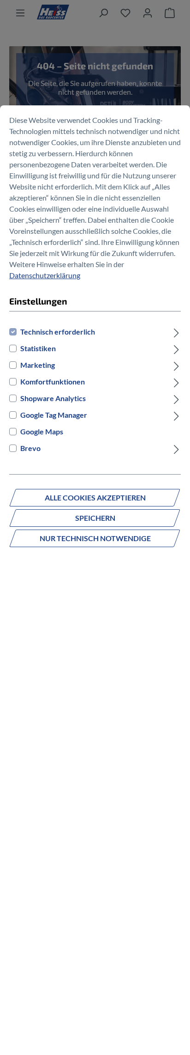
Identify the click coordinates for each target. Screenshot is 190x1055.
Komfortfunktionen (52, 381)
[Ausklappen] (176, 331)
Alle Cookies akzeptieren (95, 497)
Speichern (95, 517)
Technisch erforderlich (57, 331)
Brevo (30, 448)
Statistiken (38, 348)
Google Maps (41, 431)
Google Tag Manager (53, 414)
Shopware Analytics (53, 398)
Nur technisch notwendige (95, 538)
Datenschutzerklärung (44, 275)
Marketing (37, 364)
